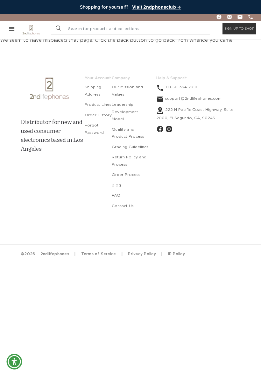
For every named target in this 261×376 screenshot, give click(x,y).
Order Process (126, 175)
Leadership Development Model (125, 112)
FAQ (116, 195)
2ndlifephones (54, 254)
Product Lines (98, 104)
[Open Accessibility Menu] (14, 362)
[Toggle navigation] (11, 28)
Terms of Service (98, 254)
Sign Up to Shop (239, 28)
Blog (116, 185)
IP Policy (176, 254)
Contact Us (123, 206)
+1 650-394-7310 (180, 87)
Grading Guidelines (130, 147)
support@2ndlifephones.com (193, 98)
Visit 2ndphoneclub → (156, 7)
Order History (98, 115)
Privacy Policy (142, 254)
